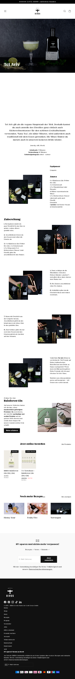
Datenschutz (8, 643)
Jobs (5, 627)
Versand (7, 636)
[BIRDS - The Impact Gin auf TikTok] (16, 602)
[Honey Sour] (14, 508)
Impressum (8, 646)
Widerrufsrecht (9, 640)
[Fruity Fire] (37, 508)
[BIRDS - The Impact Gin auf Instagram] (13, 602)
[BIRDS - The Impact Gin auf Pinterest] (9, 602)
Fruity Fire (32, 518)
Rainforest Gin (58, 180)
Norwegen (56, 518)
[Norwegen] (61, 508)
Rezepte (6, 617)
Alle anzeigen (66, 497)
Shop (5, 611)
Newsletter (7, 624)
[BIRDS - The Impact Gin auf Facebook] (5, 602)
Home (6, 608)
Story (5, 614)
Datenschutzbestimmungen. (41, 569)
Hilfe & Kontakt (9, 630)
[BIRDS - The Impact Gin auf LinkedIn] (20, 602)
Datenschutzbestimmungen (18, 660)
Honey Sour (10, 518)
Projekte (7, 620)
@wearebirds (65, 378)
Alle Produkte (66, 444)
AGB (5, 649)
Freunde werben (9, 633)
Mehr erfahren (12, 430)
